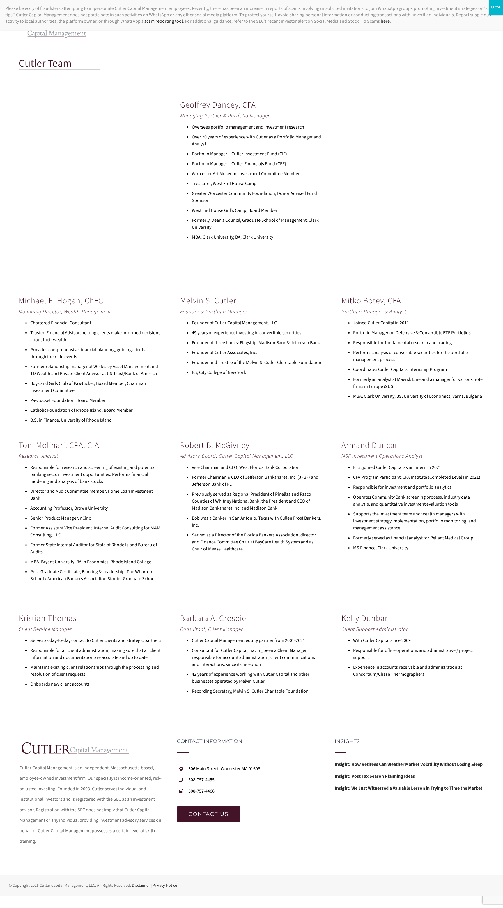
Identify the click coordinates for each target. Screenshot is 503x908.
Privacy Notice (165, 885)
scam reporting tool (163, 21)
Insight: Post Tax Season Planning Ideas (375, 776)
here (385, 21)
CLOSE (496, 7)
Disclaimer (141, 885)
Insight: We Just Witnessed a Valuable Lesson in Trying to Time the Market (408, 788)
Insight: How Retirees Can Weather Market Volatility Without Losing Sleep (409, 764)
